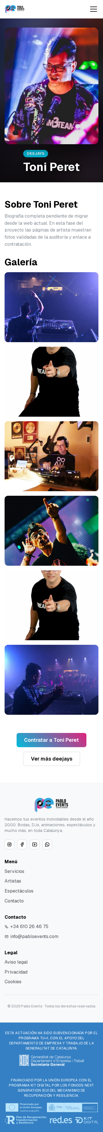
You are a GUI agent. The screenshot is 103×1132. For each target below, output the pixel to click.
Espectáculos (19, 891)
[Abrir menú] (93, 9)
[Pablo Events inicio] (15, 9)
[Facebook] (22, 844)
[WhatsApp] (47, 844)
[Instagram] (9, 844)
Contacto (14, 901)
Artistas (13, 881)
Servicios (14, 871)
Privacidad (16, 972)
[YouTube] (34, 844)
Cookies (13, 982)
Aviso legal (16, 962)
